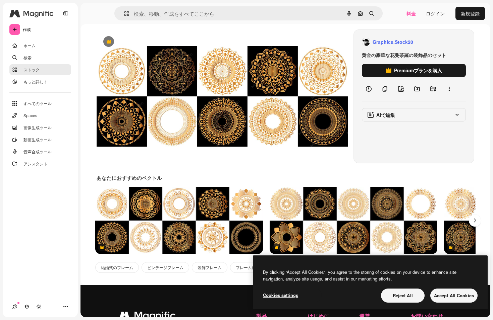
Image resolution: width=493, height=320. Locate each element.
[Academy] (26, 306)
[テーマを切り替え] (39, 306)
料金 (411, 13)
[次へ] (475, 220)
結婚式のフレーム (117, 267)
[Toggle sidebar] (65, 13)
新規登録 (470, 13)
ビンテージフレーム (165, 267)
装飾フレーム (210, 267)
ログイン (435, 13)
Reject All (403, 295)
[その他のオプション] (449, 89)
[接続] (14, 306)
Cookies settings (280, 295)
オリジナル (142, 42)
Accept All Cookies (454, 295)
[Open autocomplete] (124, 13)
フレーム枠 (246, 267)
